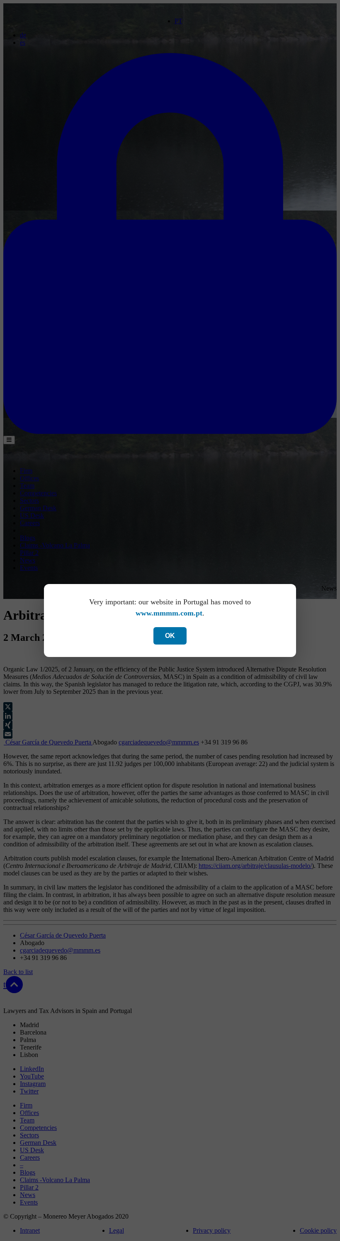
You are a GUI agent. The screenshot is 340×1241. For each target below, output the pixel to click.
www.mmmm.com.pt (169, 613)
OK (170, 635)
